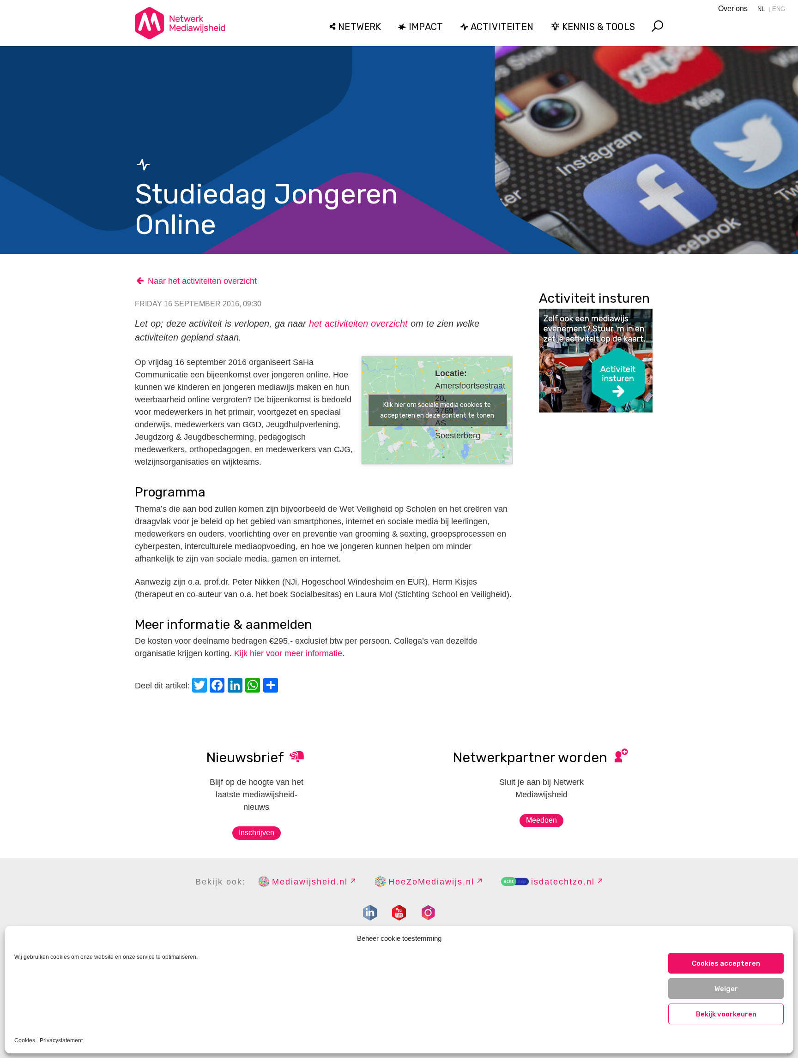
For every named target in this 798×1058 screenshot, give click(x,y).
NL (761, 9)
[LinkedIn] (236, 686)
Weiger (726, 989)
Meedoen (541, 820)
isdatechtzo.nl (563, 881)
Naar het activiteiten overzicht (202, 281)
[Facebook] (218, 686)
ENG (778, 9)
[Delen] (272, 686)
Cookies (24, 1040)
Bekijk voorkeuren (726, 1014)
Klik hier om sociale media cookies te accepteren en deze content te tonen (437, 410)
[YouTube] (399, 913)
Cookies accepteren (726, 963)
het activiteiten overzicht (358, 323)
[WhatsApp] (254, 686)
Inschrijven (256, 833)
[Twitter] (201, 686)
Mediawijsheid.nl (310, 881)
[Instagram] (428, 913)
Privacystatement (61, 1040)
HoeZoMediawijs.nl (431, 881)
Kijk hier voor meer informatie (288, 653)
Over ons (733, 8)
